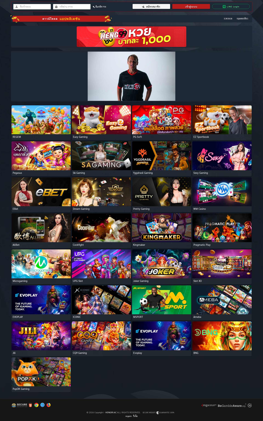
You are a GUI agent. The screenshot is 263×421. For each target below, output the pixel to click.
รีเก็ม (135, 416)
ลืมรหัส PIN (100, 6)
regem (128, 416)
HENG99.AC (111, 412)
